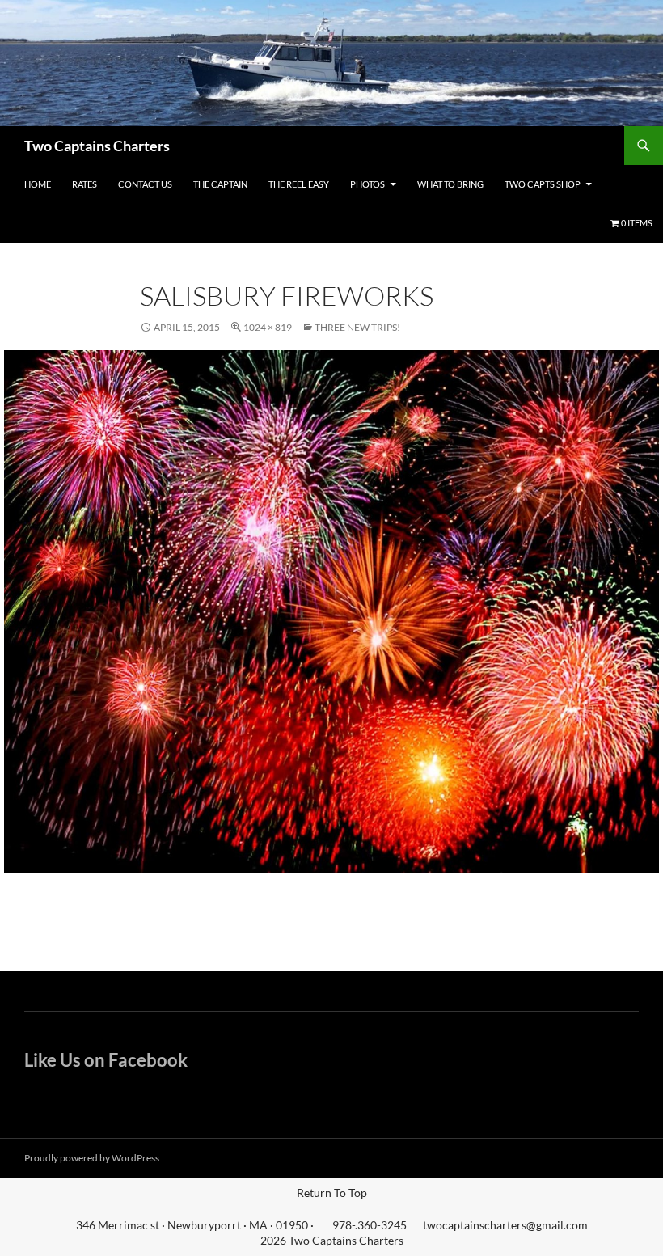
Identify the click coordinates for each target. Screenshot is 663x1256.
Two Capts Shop (543, 184)
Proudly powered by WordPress (91, 1158)
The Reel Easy (298, 184)
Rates (84, 184)
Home (37, 184)
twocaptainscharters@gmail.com (505, 1225)
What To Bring (450, 184)
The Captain (220, 184)
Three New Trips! (357, 327)
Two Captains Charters (97, 145)
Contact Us (145, 184)
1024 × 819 (267, 327)
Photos (367, 184)
